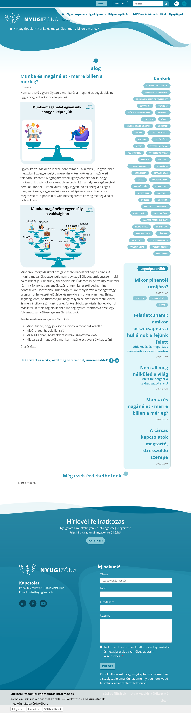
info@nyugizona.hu (41, 592)
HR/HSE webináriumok (144, 14)
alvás (139, 146)
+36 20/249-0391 (54, 588)
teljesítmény (134, 152)
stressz (145, 200)
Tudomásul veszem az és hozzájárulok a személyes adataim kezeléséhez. (137, 651)
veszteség (137, 240)
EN (184, 3)
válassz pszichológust (155, 220)
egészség (148, 119)
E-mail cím (107, 602)
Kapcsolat (120, 3)
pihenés (142, 139)
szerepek (163, 126)
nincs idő (162, 200)
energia (145, 159)
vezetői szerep (160, 247)
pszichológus (143, 233)
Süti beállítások (52, 709)
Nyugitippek (176, 14)
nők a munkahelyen (139, 112)
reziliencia (140, 173)
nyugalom (162, 253)
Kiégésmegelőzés (118, 14)
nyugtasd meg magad (156, 92)
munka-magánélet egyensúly (152, 99)
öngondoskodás (158, 152)
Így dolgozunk (97, 14)
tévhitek (163, 233)
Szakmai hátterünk (157, 85)
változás (163, 159)
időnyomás (139, 213)
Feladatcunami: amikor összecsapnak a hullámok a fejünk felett (147, 328)
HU (176, 3)
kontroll (162, 193)
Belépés (101, 3)
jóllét (164, 119)
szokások (145, 105)
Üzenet (105, 615)
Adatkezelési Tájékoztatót (152, 647)
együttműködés (159, 132)
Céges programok (76, 14)
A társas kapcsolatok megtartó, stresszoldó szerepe (154, 443)
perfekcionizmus (139, 166)
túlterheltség (160, 179)
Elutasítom (34, 709)
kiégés (140, 179)
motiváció (162, 166)
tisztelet (163, 112)
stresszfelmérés (159, 240)
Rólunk (66, 20)
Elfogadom (18, 709)
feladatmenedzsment (156, 206)
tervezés (163, 105)
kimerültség (140, 186)
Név (102, 588)
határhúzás (161, 173)
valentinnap (137, 247)
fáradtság (162, 226)
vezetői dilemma (159, 146)
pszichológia (161, 213)
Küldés (107, 666)
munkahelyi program (138, 126)
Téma (104, 574)
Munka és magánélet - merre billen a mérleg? (147, 406)
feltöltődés (161, 139)
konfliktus (161, 186)
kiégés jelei (143, 193)
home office (141, 226)
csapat (138, 132)
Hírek (163, 14)
